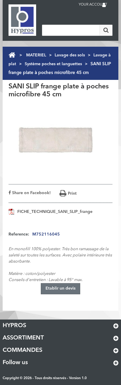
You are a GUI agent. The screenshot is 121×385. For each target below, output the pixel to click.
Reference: (19, 234)
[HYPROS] (32, 20)
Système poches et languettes (53, 64)
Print (72, 193)
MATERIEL (36, 55)
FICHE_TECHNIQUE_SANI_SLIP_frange (55, 212)
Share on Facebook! (31, 193)
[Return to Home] (12, 55)
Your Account (93, 4)
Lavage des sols (70, 55)
